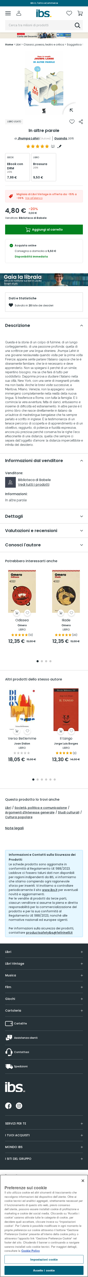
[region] (44, 1226)
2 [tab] (42, 661)
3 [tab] (46, 661)
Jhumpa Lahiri (29, 138)
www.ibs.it (49, 890)
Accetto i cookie (44, 1270)
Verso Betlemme (22, 738)
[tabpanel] (44, 83)
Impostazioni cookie (44, 1259)
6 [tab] (55, 780)
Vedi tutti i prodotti (33, 484)
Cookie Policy (30, 1251)
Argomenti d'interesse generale (29, 812)
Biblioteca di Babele (33, 218)
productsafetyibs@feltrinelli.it (49, 932)
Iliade (66, 620)
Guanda (60, 138)
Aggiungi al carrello (47, 229)
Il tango (66, 738)
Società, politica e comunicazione (41, 808)
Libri (8, 808)
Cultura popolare (18, 817)
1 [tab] (44, 112)
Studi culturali (68, 812)
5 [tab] (50, 780)
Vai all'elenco (34, 198)
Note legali (14, 828)
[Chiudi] (83, 1180)
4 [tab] (50, 661)
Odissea (22, 620)
